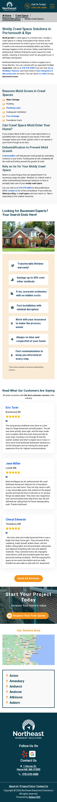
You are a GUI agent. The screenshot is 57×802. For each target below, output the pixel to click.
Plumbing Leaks (13, 108)
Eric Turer (12, 407)
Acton (14, 676)
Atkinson (16, 697)
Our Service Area (28, 630)
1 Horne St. (28, 768)
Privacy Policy (27, 786)
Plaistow (15, 71)
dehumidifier (10, 156)
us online (43, 74)
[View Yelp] (24, 753)
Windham (6, 71)
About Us (14, 786)
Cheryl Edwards (16, 519)
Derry (50, 68)
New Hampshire (43, 71)
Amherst (16, 686)
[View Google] (32, 753)
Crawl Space (21, 15)
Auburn (15, 703)
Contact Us (42, 786)
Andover (16, 692)
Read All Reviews (28, 578)
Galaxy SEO (34, 797)
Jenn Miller (13, 463)
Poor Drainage (12, 116)
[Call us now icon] (28, 8)
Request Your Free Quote (29, 615)
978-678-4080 (39, 7)
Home (7, 15)
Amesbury (17, 681)
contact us (12, 191)
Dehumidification (11, 19)
